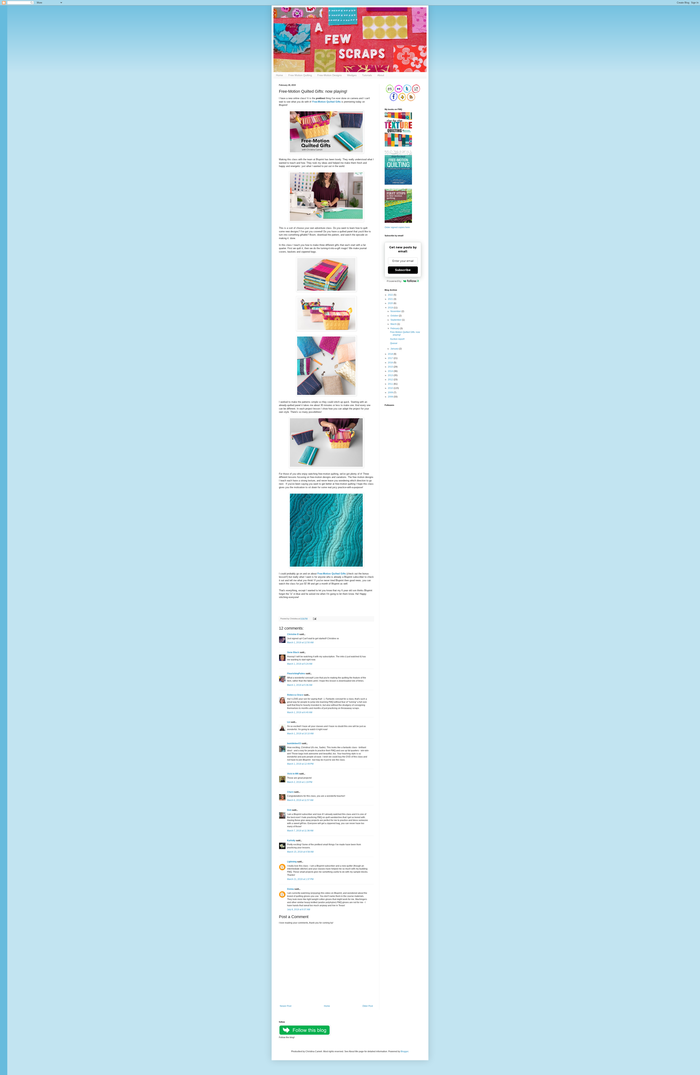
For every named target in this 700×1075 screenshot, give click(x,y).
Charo (290, 792)
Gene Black (293, 652)
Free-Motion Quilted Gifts (331, 573)
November (395, 311)
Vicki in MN (293, 773)
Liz (288, 722)
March (393, 324)
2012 (391, 379)
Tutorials (367, 75)
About (380, 75)
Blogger (404, 1051)
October (394, 315)
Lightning (292, 861)
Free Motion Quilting (300, 75)
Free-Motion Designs (329, 75)
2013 (391, 375)
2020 (391, 303)
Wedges (352, 75)
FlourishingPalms (296, 673)
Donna (290, 889)
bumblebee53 (294, 743)
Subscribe (403, 270)
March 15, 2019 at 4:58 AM (300, 852)
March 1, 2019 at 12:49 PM (300, 764)
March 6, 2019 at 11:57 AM (300, 800)
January (394, 348)
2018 (391, 354)
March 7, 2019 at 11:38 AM (300, 830)
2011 (391, 384)
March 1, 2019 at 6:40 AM (299, 712)
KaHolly (291, 840)
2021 (391, 299)
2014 (391, 371)
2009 (391, 392)
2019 (391, 307)
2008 (391, 396)
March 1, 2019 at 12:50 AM (300, 642)
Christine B (293, 634)
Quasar (393, 343)
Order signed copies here (397, 227)
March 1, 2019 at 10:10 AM (300, 733)
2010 (391, 388)
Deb (289, 810)
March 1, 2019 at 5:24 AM (299, 664)
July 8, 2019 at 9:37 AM (298, 909)
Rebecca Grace (295, 695)
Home (279, 75)
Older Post (367, 1006)
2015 (391, 367)
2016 (391, 362)
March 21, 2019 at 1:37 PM (300, 879)
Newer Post (285, 1006)
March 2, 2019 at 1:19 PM (299, 782)
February (395, 328)
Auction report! (397, 339)
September (396, 320)
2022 (391, 295)
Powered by (394, 281)
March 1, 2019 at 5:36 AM (299, 685)
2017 (391, 358)
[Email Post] (314, 619)
